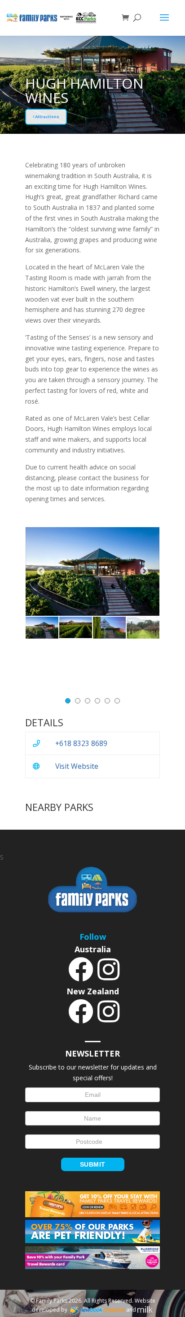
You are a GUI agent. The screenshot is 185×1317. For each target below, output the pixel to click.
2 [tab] (77, 700)
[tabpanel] (42, 627)
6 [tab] (117, 700)
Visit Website (76, 766)
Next (144, 571)
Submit (93, 1164)
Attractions (46, 116)
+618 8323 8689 (81, 743)
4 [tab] (97, 700)
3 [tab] (87, 700)
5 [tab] (107, 700)
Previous (40, 571)
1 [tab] (67, 700)
